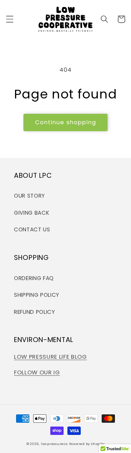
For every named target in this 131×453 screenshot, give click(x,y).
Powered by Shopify (87, 444)
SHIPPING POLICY (36, 295)
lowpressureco (54, 444)
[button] (9, 19)
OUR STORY (29, 195)
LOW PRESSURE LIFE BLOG (50, 357)
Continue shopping (65, 122)
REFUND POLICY (34, 312)
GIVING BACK (31, 212)
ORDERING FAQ (34, 278)
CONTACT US (32, 229)
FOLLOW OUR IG (37, 372)
